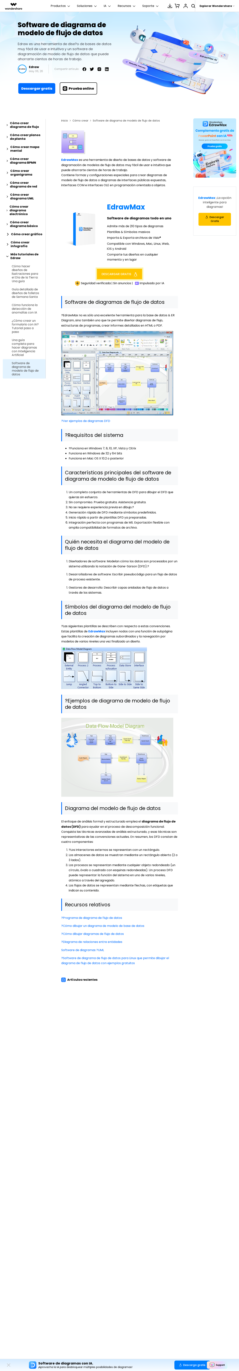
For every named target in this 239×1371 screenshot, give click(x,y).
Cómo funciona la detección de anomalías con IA (25, 308)
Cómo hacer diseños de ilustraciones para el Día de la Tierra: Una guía (25, 273)
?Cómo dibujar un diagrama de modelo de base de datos (102, 926)
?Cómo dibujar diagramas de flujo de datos (92, 934)
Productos (58, 6)
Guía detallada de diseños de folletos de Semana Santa (25, 293)
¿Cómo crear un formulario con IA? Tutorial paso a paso (25, 326)
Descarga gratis (194, 1365)
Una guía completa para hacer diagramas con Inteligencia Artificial (24, 347)
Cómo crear (80, 120)
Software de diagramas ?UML (82, 950)
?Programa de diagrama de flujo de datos (91, 918)
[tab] (24, 125)
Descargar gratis (36, 88)
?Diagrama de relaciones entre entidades (91, 942)
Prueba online (81, 88)
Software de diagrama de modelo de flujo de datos (25, 368)
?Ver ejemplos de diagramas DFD (85, 421)
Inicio (64, 120)
